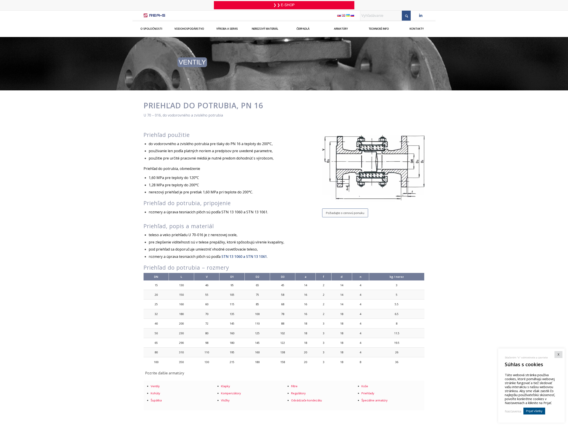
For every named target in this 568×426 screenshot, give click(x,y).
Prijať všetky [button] (534, 411)
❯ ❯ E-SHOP (284, 5)
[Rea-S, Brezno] (154, 15)
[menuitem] (151, 25)
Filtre (294, 386)
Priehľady (367, 393)
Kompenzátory (231, 393)
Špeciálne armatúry (374, 400)
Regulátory (298, 393)
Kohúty (155, 393)
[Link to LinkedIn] (420, 16)
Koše (364, 386)
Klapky (225, 386)
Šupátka (156, 400)
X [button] (558, 354)
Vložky (225, 400)
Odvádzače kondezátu (306, 400)
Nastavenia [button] (513, 411)
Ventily (155, 386)
